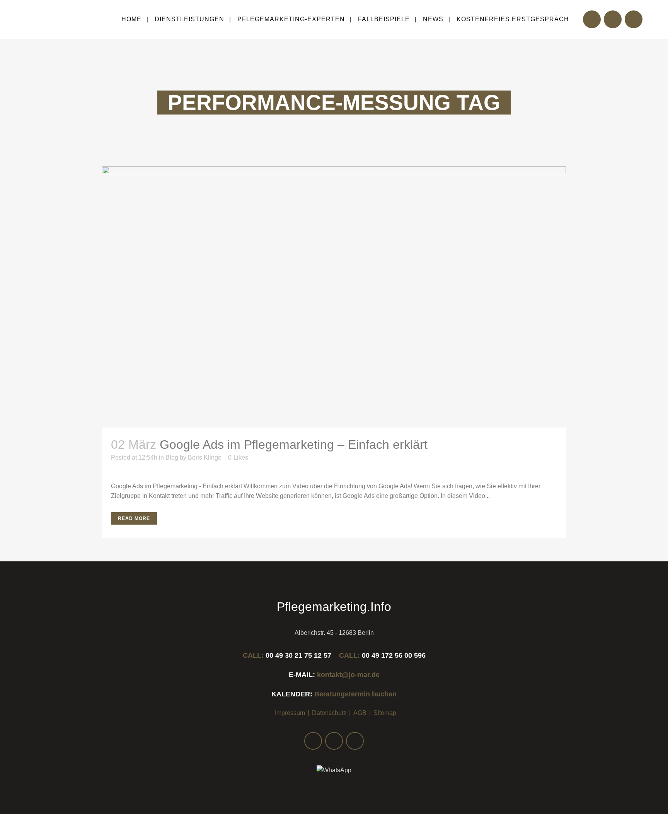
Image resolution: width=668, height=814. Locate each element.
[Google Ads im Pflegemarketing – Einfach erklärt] (334, 297)
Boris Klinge (205, 457)
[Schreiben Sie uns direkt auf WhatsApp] (334, 770)
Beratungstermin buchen (355, 694)
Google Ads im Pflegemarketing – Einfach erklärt (294, 444)
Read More (134, 518)
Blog (171, 457)
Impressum (290, 713)
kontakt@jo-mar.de (348, 675)
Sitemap (384, 713)
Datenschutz (329, 713)
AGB (359, 713)
